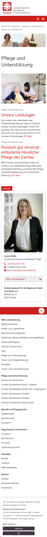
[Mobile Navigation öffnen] (43, 19)
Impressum (6, 487)
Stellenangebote (9, 467)
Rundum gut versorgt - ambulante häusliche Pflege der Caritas (21, 152)
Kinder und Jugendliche (12, 328)
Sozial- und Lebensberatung (15, 369)
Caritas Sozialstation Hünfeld (15, 393)
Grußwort (5, 434)
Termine (5, 463)
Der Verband (7, 438)
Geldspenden (7, 413)
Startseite (16, 26)
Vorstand (5, 442)
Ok (18, 533)
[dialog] (24, 518)
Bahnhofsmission (9, 324)
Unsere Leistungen (18, 115)
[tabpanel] (23, 40)
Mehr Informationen (15, 279)
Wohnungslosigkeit (10, 342)
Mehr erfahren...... (11, 524)
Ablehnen (19, 528)
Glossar (5, 478)
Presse (4, 458)
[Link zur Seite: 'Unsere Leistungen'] (23, 88)
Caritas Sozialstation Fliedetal (15, 398)
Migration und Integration (13, 333)
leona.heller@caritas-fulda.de (21, 270)
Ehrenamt (6, 422)
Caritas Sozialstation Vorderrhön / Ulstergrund (23, 389)
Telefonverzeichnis (10, 447)
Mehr (29, 136)
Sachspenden (7, 418)
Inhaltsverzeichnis (10, 483)
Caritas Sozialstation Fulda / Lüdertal (19, 384)
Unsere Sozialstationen (12, 380)
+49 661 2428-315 (16, 263)
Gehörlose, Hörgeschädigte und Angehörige (22, 337)
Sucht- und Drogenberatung (14, 360)
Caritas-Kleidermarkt (11, 346)
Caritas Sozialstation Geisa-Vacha (17, 402)
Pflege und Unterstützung (32, 26)
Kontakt (6, 188)
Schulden (5, 364)
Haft (3, 351)
